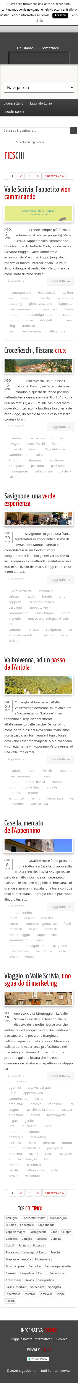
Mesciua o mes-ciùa (18, 1259)
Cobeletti (12, 1239)
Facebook (16, 58)
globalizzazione (40, 303)
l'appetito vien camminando (29, 610)
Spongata (54, 1287)
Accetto (60, 15)
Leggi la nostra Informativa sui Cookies (39, 1339)
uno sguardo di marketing (37, 980)
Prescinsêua (13, 1280)
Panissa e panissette (58, 1266)
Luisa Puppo (44, 613)
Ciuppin (66, 1232)
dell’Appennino (23, 827)
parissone (58, 465)
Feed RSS (39, 58)
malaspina (33, 460)
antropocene (21, 292)
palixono (37, 465)
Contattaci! (50, 48)
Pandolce (35, 1266)
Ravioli (29, 1280)
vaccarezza (55, 798)
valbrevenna (31, 331)
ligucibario (50, 309)
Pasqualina (27, 1273)
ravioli (33, 1153)
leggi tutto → (60, 281)
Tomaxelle (45, 1294)
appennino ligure (20, 915)
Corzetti (41, 1239)
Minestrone (42, 1259)
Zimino (10, 1301)
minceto (49, 1142)
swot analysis (27, 1159)
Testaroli (29, 1294)
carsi (31, 770)
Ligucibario (16, 280)
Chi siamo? (26, 48)
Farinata (23, 1245)
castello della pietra (40, 1109)
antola (16, 438)
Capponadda (46, 1225)
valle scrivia (56, 331)
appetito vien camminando (26, 1096)
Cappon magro (15, 1232)
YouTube (62, 58)
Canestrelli (27, 1225)
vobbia (30, 956)
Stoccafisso (13, 1294)
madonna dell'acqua (24, 1134)
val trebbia (44, 951)
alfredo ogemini (17, 1085)
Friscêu (55, 1252)
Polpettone (56, 1273)
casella (29, 918)
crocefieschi (36, 443)
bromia (36, 1104)
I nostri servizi (14, 112)
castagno (26, 298)
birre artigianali (25, 1101)
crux (35, 350)
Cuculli (10, 1245)
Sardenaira (37, 1287)
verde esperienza (29, 500)
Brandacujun (58, 1218)
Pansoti (11, 1273)
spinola (48, 635)
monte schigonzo (23, 795)
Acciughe (12, 1218)
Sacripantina (46, 1280)
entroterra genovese (41, 923)
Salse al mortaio (16, 1287)
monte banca (35, 781)
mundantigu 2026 (38, 314)
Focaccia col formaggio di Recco (26, 1252)
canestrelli (55, 1104)
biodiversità (46, 292)
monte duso (31, 787)
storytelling (48, 320)
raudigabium (35, 945)
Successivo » (54, 176)
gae (15, 1120)
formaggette (56, 1115)
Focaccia (38, 1245)
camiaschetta (22, 591)
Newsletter (50, 58)
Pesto (41, 1273)
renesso (33, 629)
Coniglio (27, 1239)
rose (29, 320)
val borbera (20, 951)
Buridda (11, 1225)
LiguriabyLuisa (41, 103)
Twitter (27, 58)
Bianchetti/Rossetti (34, 1218)
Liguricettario (13, 103)
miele (32, 1142)
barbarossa (36, 438)
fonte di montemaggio (33, 932)
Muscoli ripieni (15, 1266)
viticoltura (32, 1175)
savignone (20, 471)
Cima (54, 1232)
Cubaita (56, 1239)
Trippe (61, 1294)
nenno (35, 798)
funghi (47, 596)
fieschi (45, 298)
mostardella (31, 1148)
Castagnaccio (38, 1232)
